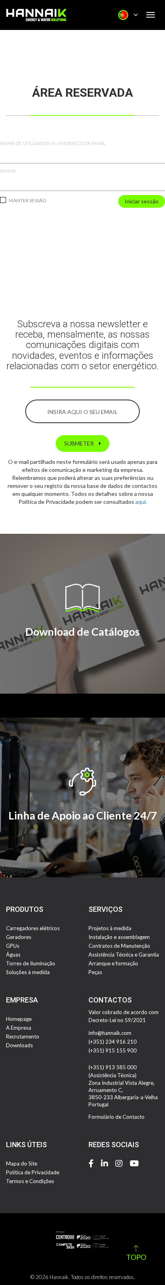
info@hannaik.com (110, 1033)
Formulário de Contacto (117, 1117)
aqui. (141, 501)
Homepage (19, 1019)
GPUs (12, 946)
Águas (13, 954)
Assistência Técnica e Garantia (124, 954)
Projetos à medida (110, 928)
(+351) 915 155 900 (113, 1050)
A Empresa (18, 1027)
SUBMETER (79, 443)
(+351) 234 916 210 (113, 1041)
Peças (95, 972)
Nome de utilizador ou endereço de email (53, 143)
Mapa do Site (21, 1163)
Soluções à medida (28, 972)
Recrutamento (22, 1036)
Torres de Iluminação (30, 963)
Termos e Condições (30, 1181)
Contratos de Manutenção (119, 946)
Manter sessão (27, 200)
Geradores (18, 937)
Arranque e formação (113, 963)
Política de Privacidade (32, 1172)
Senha (8, 171)
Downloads (19, 1045)
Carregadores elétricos (33, 928)
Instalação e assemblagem (119, 937)
